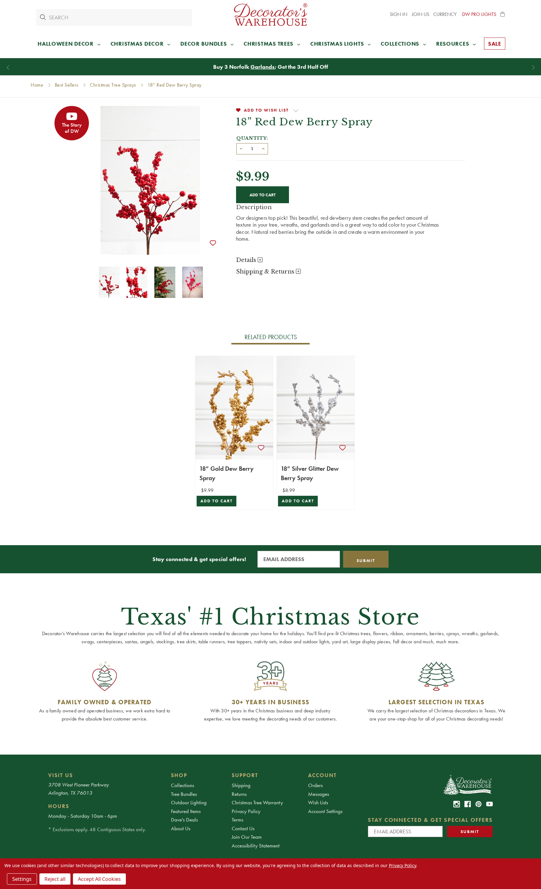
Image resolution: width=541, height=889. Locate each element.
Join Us (420, 14)
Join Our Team (247, 836)
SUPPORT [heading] (245, 775)
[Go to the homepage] (270, 14)
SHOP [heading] (179, 775)
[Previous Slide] (8, 67)
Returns (239, 794)
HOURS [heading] (58, 806)
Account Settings (325, 811)
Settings (22, 879)
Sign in (398, 14)
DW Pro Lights (479, 14)
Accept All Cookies (99, 879)
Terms (237, 819)
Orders (315, 785)
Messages (318, 794)
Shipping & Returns (266, 271)
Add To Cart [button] (216, 501)
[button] (502, 14)
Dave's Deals (184, 819)
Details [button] (247, 260)
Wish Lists (318, 802)
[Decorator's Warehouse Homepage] (467, 784)
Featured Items (186, 811)
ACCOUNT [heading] (322, 775)
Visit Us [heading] (60, 775)
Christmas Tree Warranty (257, 802)
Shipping (241, 785)
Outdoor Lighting (189, 802)
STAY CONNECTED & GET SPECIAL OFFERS (430, 819)
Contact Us (243, 828)
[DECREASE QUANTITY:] (241, 148)
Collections (182, 785)
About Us (180, 828)
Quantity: (252, 138)
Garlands (262, 66)
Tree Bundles (184, 794)
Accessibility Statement (256, 845)
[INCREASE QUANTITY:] (263, 148)
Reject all (54, 879)
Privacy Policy (246, 811)
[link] (456, 804)
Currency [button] (445, 14)
